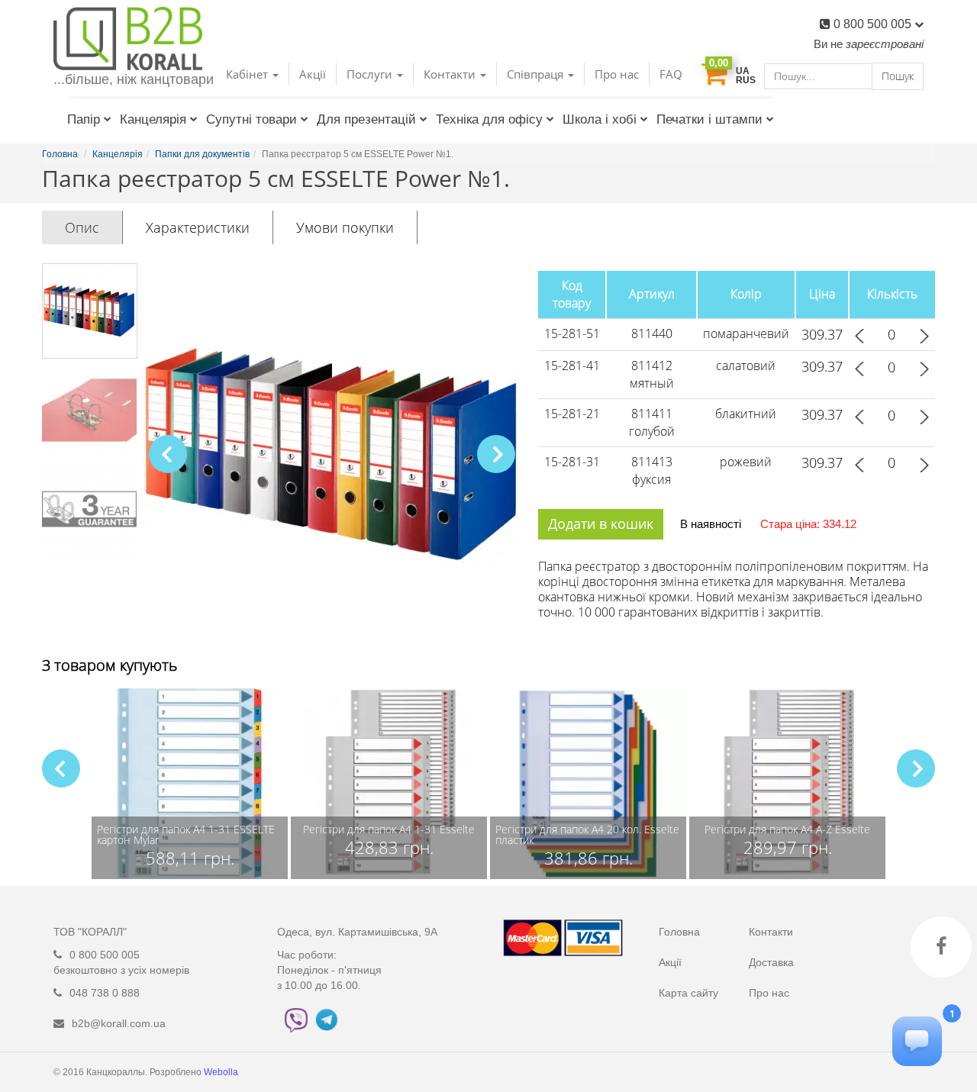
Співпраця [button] (536, 74)
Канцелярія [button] (153, 119)
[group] (190, 783)
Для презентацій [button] (366, 119)
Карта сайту (688, 993)
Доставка (771, 962)
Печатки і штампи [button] (709, 119)
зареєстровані (885, 43)
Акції (312, 74)
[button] (496, 454)
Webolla (222, 1072)
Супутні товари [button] (251, 119)
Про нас (617, 74)
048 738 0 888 (104, 993)
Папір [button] (83, 119)
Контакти (771, 932)
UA (743, 71)
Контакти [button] (451, 74)
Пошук (898, 76)
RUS (746, 80)
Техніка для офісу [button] (489, 119)
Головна (679, 932)
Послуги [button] (371, 74)
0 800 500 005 (874, 24)
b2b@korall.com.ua (119, 1023)
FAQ (670, 74)
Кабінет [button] (248, 74)
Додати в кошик (600, 523)
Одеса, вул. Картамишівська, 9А (357, 932)
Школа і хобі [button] (600, 119)
